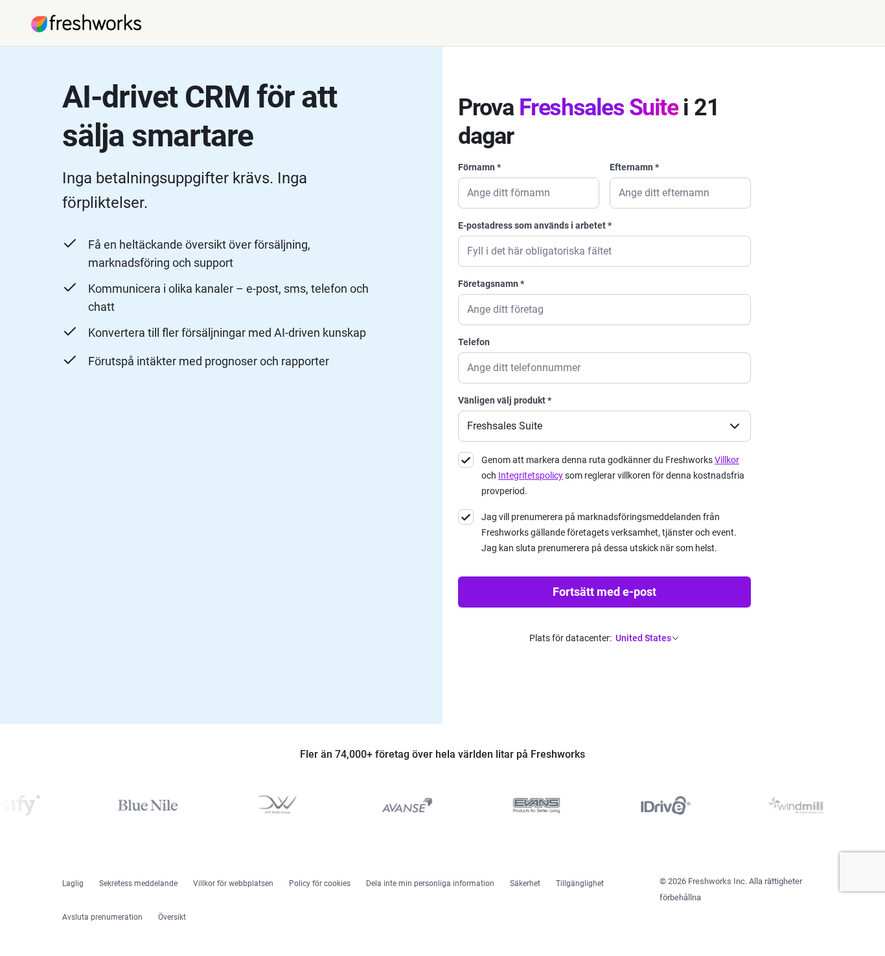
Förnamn (479, 167)
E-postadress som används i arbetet (535, 225)
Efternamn (634, 167)
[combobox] (604, 418)
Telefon (474, 342)
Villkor (727, 460)
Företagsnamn (491, 284)
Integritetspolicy (530, 475)
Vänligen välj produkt (504, 400)
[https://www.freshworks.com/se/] (86, 23)
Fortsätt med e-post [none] (604, 591)
